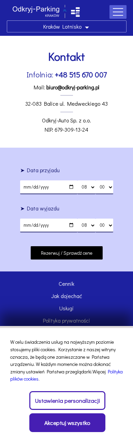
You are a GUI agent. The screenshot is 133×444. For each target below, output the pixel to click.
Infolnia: (67, 74)
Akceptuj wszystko (67, 423)
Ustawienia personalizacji (67, 400)
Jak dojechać (66, 295)
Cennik (66, 283)
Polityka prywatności (66, 320)
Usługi (66, 308)
